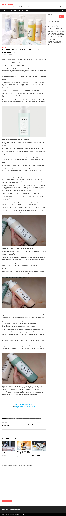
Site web (3, 492)
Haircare (11, 10)
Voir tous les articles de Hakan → (8, 433)
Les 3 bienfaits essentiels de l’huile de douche (8, 453)
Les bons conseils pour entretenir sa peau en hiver (25, 406)
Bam (23, 514)
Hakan (6, 54)
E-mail (3, 487)
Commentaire (4, 467)
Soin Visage (7, 4)
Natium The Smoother (24, 418)
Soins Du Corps (28, 10)
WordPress (19, 514)
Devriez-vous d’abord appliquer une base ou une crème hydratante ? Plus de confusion (24, 407)
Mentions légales (5, 509)
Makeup (15, 10)
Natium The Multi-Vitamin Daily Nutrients (13, 418)
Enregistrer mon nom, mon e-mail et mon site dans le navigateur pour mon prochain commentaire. (23, 497)
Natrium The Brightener (33, 418)
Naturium (39, 418)
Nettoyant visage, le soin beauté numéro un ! (25, 404)
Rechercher (50, 14)
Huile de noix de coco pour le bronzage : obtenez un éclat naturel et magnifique (38, 454)
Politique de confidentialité (14, 509)
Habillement (5, 10)
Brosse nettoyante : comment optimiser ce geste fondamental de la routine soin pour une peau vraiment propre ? (55, 38)
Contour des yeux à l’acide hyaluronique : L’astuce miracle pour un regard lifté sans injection (55, 43)
